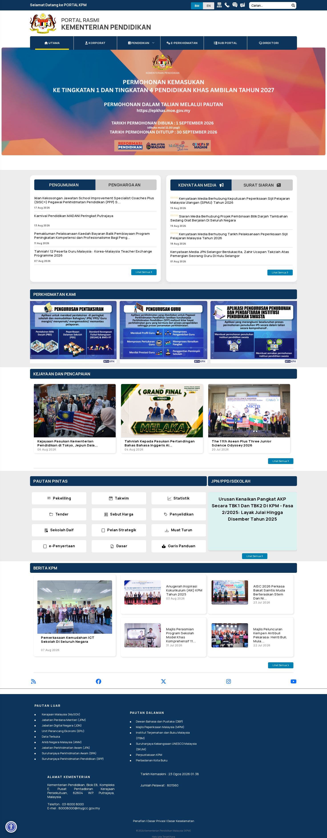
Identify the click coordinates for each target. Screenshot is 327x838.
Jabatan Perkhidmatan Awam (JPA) (66, 748)
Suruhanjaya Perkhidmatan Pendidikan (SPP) (73, 759)
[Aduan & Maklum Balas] (244, 5)
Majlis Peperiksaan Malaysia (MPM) (160, 727)
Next (289, 334)
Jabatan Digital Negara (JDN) (62, 725)
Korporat (96, 43)
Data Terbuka (51, 736)
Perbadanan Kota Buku (152, 760)
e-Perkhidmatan (184, 43)
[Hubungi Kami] (228, 5)
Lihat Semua (143, 272)
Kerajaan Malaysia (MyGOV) (61, 714)
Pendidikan (140, 43)
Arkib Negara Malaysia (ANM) (62, 742)
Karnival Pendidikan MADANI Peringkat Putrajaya (73, 215)
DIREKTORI (270, 43)
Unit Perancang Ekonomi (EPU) (63, 731)
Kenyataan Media (199, 185)
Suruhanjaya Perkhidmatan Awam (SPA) (69, 753)
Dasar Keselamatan (180, 821)
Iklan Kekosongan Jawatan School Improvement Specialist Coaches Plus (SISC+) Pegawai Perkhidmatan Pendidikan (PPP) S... (94, 200)
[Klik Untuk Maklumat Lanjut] (163, 101)
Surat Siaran (260, 185)
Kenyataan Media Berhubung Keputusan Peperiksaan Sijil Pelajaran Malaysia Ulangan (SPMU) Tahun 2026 (230, 200)
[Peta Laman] (220, 5)
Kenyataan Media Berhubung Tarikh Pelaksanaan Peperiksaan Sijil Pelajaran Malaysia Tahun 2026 (229, 236)
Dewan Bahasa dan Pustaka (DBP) (159, 721)
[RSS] (33, 682)
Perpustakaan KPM (149, 755)
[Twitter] (163, 682)
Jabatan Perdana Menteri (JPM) (64, 720)
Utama (54, 43)
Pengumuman (65, 184)
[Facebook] (98, 682)
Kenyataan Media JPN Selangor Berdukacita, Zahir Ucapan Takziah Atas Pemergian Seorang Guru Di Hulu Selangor (229, 253)
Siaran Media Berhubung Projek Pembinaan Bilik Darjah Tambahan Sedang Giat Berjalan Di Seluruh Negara (229, 218)
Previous (38, 334)
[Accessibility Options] (11, 827)
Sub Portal (227, 43)
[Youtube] (294, 682)
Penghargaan (126, 184)
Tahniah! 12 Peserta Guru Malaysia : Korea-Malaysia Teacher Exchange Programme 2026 (93, 253)
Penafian (139, 821)
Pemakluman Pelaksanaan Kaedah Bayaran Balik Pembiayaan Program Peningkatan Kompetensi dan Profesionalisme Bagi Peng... (92, 235)
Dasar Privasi (156, 821)
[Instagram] (228, 682)
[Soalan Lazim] (236, 5)
